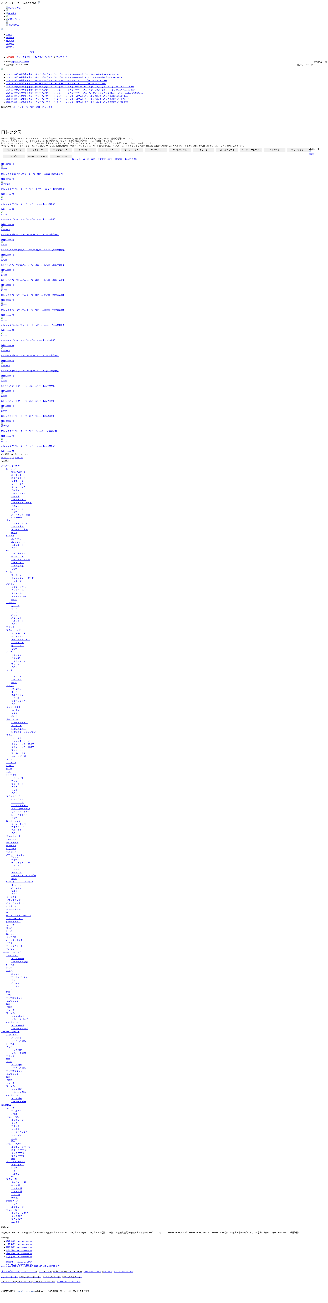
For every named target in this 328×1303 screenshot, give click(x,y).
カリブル (15, 606)
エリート (15, 673)
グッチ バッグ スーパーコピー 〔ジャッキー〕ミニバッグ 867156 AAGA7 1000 (56, 80)
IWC (8, 550)
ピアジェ (10, 766)
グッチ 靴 (15, 1185)
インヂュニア (17, 556)
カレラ (14, 781)
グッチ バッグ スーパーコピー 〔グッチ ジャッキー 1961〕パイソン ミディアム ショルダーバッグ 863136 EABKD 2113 (74, 93)
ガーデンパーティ (19, 977)
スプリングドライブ (20, 741)
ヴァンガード (17, 799)
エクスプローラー (61, 150)
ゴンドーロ (16, 869)
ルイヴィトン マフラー (21, 1147)
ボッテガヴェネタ (14, 998)
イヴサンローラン (14, 1022)
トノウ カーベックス (20, 809)
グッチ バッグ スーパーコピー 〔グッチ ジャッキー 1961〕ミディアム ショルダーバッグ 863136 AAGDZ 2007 (70, 90)
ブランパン (11, 759)
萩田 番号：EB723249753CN (19, 1249)
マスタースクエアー (20, 812)
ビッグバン (16, 581)
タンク (14, 612)
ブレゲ (9, 652)
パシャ (14, 615)
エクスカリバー (18, 827)
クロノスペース (18, 633)
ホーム (9, 34)
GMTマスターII (14, 150)
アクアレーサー (18, 778)
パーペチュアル (227, 150)
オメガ (9, 520)
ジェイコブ (11, 897)
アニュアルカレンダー (21, 863)
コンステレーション (20, 523)
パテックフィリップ (15, 855)
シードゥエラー (108, 150)
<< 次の (4, 457)
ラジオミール (17, 590)
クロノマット (17, 636)
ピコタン (15, 986)
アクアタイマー (18, 553)
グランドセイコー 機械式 (22, 747)
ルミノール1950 (18, 596)
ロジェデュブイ (13, 821)
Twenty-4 (15, 857)
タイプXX (15, 658)
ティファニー (12, 949)
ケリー (14, 980)
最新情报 (10, 47)
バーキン (15, 983)
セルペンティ (17, 695)
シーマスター (17, 526)
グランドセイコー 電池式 (22, 744)
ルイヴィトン (12, 839)
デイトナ (203, 150)
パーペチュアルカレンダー (23, 875)
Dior (8, 992)
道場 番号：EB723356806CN (19, 1246)
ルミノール (16, 593)
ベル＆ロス (11, 852)
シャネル (10, 536)
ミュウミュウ (12, 1001)
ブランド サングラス (15, 1162)
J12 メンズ (16, 539)
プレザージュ (17, 750)
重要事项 (55, 1266)
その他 (14, 156)
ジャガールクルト (14, 707)
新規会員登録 (14, 8)
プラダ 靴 (15, 1195)
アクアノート (17, 860)
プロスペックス (18, 753)
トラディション (18, 661)
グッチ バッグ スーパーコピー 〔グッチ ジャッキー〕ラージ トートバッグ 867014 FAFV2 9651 (63, 74)
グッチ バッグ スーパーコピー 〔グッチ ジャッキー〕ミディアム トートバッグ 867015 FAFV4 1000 (65, 77)
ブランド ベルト (13, 1117)
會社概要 (10, 38)
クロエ (9, 1007)
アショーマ (16, 689)
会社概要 (12, 1266)
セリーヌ (10, 1010)
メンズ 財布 (16, 1050)
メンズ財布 (16, 1038)
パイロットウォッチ (20, 559)
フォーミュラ (17, 784)
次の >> (19, 457)
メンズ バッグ (17, 959)
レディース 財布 (18, 1041)
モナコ (14, 787)
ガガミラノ (11, 762)
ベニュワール (17, 621)
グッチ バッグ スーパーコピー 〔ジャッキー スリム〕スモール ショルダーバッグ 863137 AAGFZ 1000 (67, 102)
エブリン (15, 974)
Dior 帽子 (15, 1222)
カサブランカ (17, 802)
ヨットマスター (298, 150)
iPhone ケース (12, 1201)
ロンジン (10, 934)
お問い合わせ (14, 19)
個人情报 (12, 13)
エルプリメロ (17, 676)
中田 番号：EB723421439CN (19, 1260)
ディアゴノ (16, 698)
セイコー (10, 735)
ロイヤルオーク (18, 729)
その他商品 (6, 1105)
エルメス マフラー (19, 1150)
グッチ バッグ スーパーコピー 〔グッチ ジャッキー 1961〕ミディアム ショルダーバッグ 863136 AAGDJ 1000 (70, 87)
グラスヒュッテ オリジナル (18, 915)
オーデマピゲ (12, 719)
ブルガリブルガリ (19, 701)
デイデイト (156, 150)
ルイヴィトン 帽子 (19, 1213)
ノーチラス (16, 872)
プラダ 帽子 (16, 1219)
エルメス (10, 627)
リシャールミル (13, 909)
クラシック (16, 655)
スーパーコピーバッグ (11, 952)
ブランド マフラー (14, 1144)
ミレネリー (16, 726)
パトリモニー (17, 888)
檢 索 (32, 52)
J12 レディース (18, 542)
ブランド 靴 (11, 1179)
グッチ (9, 769)
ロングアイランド (19, 815)
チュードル (11, 845)
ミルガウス (274, 150)
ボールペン (16, 1111)
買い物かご (13, 25)
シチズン (10, 931)
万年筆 (14, 1114)
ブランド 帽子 (12, 1210)
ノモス (9, 943)
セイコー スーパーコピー (123, 1272)
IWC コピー (107, 1272)
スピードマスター (19, 529)
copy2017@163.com (20, 62)
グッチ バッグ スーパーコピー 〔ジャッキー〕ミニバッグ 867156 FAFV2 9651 (56, 84)
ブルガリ (10, 686)
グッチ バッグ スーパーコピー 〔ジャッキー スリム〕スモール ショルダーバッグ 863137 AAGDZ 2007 (67, 99)
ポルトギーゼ (17, 566)
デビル (14, 533)
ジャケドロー (12, 937)
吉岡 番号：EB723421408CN (19, 1239)
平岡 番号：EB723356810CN (19, 1242)
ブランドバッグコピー (9, 1277)
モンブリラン (17, 646)
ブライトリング (13, 630)
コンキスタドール (19, 806)
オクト (14, 692)
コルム (9, 772)
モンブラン (11, 925)
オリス (9, 928)
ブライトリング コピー (92, 1272)
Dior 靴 (14, 1198)
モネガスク (16, 830)
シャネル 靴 (16, 1188)
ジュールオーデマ (19, 722)
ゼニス (9, 670)
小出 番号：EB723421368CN (19, 1263)
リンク (14, 790)
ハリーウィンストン (15, 903)
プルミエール (17, 545)
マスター (15, 713)
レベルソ (15, 710)
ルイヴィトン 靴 (18, 1182)
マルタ (14, 891)
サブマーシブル (18, 587)
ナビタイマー (17, 643)
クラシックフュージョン (22, 578)
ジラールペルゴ (13, 922)
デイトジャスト (180, 150)
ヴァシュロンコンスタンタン (19, 882)
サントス (15, 609)
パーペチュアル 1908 (37, 156)
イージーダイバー (19, 824)
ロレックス (47, 107)
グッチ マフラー (18, 1153)
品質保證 (10, 44)
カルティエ (11, 603)
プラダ (9, 995)
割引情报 (47, 1266)
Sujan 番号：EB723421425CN (19, 1257)
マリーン (15, 664)
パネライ (10, 584)
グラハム (10, 912)
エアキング (37, 150)
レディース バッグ (19, 962)
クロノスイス (12, 842)
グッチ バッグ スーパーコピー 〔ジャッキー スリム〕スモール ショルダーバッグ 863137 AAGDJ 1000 (67, 96)
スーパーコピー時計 (31, 107)
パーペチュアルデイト (251, 150)
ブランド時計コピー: (10, 1271)
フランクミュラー (14, 796)
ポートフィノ (17, 563)
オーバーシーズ (18, 885)
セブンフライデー (14, 900)
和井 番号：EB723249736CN (19, 1252)
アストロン (16, 738)
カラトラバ (16, 866)
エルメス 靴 (16, 1191)
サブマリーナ (85, 150)
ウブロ (9, 572)
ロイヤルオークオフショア (23, 732)
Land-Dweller (61, 156)
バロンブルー (17, 618)
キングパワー (17, 575)
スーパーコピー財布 (10, 1032)
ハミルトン (11, 906)
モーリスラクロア (14, 946)
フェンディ (11, 1013)
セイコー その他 (18, 756)
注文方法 (10, 41)
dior (12, 1176)
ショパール (11, 849)
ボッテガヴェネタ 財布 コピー (68, 1282)
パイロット (16, 679)
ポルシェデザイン (14, 919)
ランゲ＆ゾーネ (13, 836)
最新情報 (38, 1266)
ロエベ (9, 1004)
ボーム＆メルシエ (14, 940)
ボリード (15, 989)
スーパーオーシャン (20, 639)
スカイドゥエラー (132, 150)
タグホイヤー (12, 775)
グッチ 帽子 (16, 1216)
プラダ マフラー (18, 1156)
